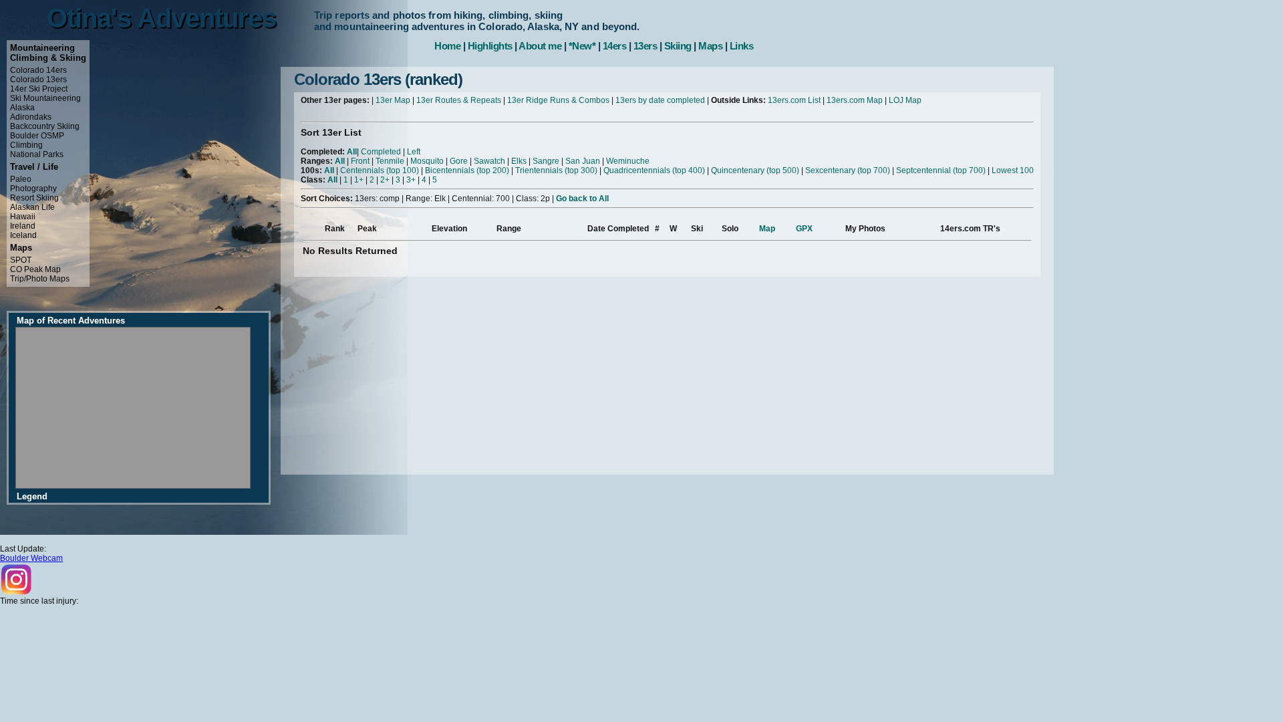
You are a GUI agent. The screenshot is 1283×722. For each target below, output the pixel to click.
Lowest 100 (1013, 170)
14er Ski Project (38, 89)
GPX (804, 228)
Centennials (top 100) (379, 170)
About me (540, 45)
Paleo (20, 179)
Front (360, 161)
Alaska (22, 107)
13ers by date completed (660, 100)
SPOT (20, 260)
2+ (385, 180)
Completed (381, 151)
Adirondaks (30, 117)
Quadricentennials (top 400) (654, 170)
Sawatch (489, 161)
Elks (519, 161)
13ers (645, 45)
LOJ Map (905, 100)
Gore (459, 161)
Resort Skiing (34, 198)
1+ (359, 180)
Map (767, 228)
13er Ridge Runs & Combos (558, 100)
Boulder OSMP (37, 135)
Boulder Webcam (31, 558)
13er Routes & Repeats (458, 100)
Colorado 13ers (38, 79)
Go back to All (582, 198)
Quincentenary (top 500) (755, 170)
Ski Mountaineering (45, 98)
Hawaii (22, 216)
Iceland (23, 235)
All (352, 151)
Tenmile (390, 161)
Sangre (546, 161)
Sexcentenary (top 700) (847, 170)
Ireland (22, 226)
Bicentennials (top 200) (467, 170)
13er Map (393, 100)
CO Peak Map (35, 269)
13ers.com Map (855, 100)
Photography (33, 188)
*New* (582, 45)
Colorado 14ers (38, 70)
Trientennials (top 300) (556, 170)
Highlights (490, 45)
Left (413, 151)
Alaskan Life (32, 207)
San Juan (582, 161)
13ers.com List (794, 100)
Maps (710, 45)
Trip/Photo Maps (39, 278)
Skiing (678, 45)
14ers (615, 45)
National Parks (36, 154)
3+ (411, 180)
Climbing (26, 145)
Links (742, 45)
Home (447, 45)
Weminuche (628, 161)
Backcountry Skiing (45, 126)
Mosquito (427, 161)
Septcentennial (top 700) (941, 170)
